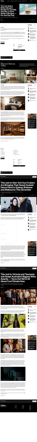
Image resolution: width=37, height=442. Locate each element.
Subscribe (34, 268)
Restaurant (15, 153)
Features (2, 148)
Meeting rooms (3, 152)
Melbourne (30, 406)
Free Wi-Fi (2, 151)
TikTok (22, 408)
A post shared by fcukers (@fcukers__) (8, 243)
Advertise (16, 406)
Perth (29, 409)
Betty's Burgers (5, 29)
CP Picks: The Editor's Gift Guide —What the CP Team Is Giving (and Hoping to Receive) (32, 125)
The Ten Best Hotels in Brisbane (31, 251)
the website (19, 38)
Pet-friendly (2, 153)
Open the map (2, 43)
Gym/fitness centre (16, 151)
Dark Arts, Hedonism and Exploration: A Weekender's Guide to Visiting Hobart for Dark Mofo (32, 121)
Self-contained (3, 154)
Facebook (23, 406)
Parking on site (15, 152)
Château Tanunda (22, 137)
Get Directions (19, 47)
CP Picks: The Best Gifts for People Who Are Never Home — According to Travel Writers (31, 123)
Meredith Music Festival (13, 215)
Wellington (30, 408)
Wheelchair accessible (16, 154)
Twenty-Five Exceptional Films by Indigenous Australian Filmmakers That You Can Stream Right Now (32, 127)
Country (19, 164)
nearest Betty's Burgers (16, 32)
